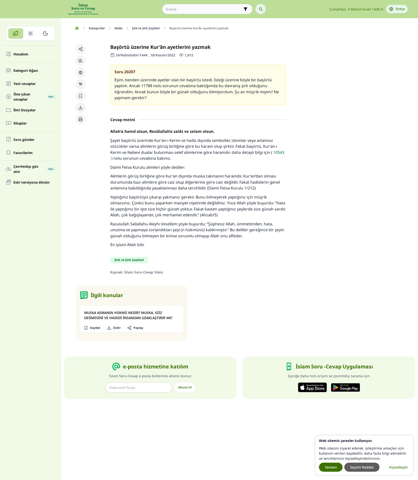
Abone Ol (185, 387)
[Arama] (260, 9)
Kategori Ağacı (25, 70)
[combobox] (204, 9)
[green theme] (15, 33)
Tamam (331, 467)
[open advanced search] (245, 9)
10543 (278, 152)
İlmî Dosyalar (24, 110)
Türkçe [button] (400, 9)
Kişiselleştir (398, 467)
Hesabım (20, 54)
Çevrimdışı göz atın (33, 169)
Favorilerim (23, 152)
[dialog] (364, 455)
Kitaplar (20, 123)
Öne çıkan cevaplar (33, 97)
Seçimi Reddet (362, 467)
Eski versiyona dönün (31, 182)
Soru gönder (23, 139)
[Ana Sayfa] (77, 28)
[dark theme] (45, 33)
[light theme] (30, 33)
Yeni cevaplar (24, 83)
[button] (80, 49)
